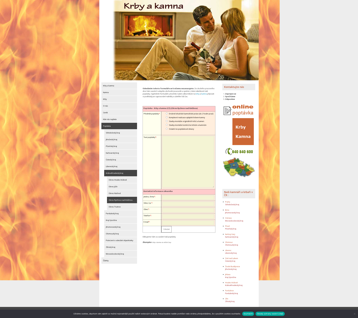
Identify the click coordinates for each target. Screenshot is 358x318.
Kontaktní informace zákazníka (158, 191)
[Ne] (354, 313)
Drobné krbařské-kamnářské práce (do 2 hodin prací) (191, 113)
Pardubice (229, 290)
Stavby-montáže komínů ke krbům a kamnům (187, 125)
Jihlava (227, 274)
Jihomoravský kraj (113, 227)
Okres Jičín (113, 186)
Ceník (105, 112)
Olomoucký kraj (112, 233)
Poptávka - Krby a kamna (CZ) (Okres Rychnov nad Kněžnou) (170, 108)
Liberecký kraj (111, 166)
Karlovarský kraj (112, 153)
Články (106, 260)
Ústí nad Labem (231, 258)
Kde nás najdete (110, 119)
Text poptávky (149, 137)
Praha (227, 202)
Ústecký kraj (111, 159)
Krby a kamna (108, 85)
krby (197, 93)
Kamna (106, 92)
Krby (105, 99)
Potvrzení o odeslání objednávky (119, 240)
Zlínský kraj (110, 247)
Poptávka (107, 126)
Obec (146, 209)
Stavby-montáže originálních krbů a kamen (186, 121)
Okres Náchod (115, 193)
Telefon (147, 215)
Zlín (226, 298)
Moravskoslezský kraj (115, 254)
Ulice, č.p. (147, 203)
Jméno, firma (149, 196)
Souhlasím (248, 314)
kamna (204, 93)
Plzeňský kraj (111, 146)
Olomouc (229, 242)
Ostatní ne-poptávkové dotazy (181, 129)
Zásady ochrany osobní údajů (270, 314)
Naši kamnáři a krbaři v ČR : (238, 193)
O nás (105, 106)
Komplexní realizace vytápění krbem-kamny (187, 117)
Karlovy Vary (230, 234)
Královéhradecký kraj (114, 173)
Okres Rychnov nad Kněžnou (121, 200)
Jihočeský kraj (111, 139)
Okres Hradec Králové (118, 180)
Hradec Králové (231, 282)
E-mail (146, 222)
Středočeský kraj (113, 132)
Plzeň (227, 226)
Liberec (228, 250)
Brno (227, 210)
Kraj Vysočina (111, 220)
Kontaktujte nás (234, 87)
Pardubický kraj (112, 213)
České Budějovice (232, 266)
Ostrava (228, 218)
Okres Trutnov (115, 206)
